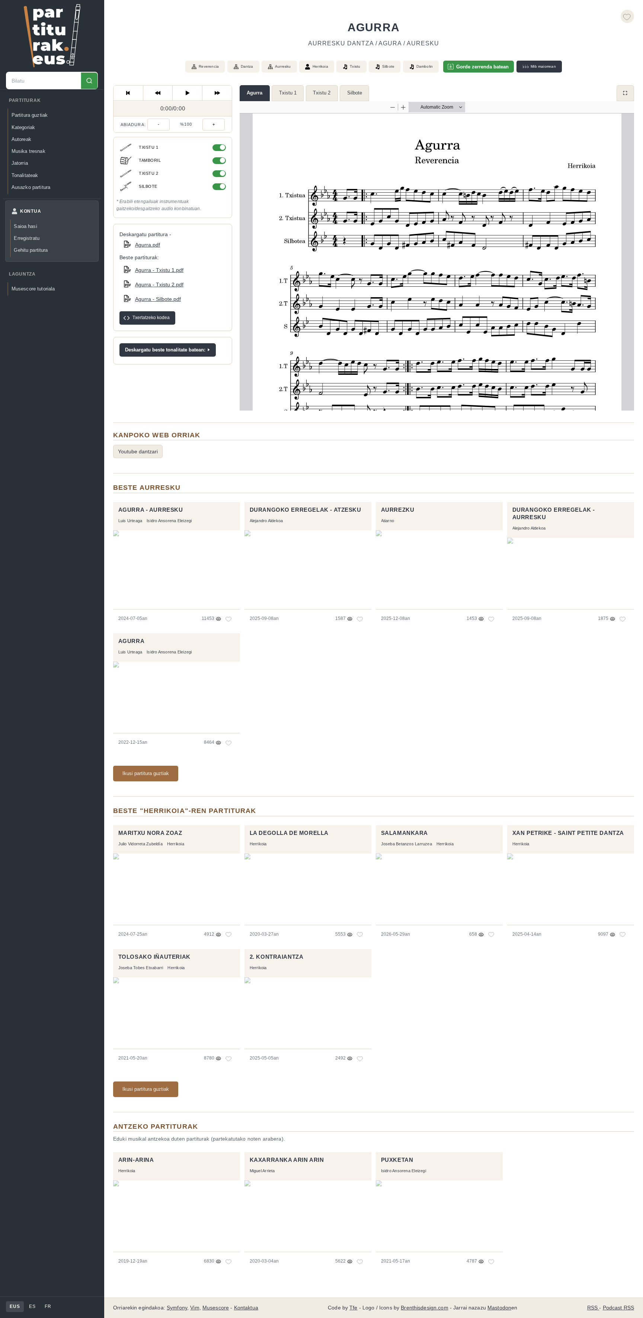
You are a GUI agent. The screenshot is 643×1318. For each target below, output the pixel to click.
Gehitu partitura (31, 250)
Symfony (177, 1308)
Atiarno (387, 520)
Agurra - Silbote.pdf (158, 299)
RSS (593, 1308)
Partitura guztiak (30, 115)
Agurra (254, 93)
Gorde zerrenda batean (482, 67)
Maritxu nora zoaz (150, 833)
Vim (194, 1308)
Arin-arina (136, 1160)
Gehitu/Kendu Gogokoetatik (627, 16)
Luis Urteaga (130, 520)
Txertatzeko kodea (151, 317)
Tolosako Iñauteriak (154, 957)
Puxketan (397, 1160)
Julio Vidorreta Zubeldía (140, 844)
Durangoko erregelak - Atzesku (305, 510)
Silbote (354, 93)
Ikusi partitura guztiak (145, 773)
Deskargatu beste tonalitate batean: (165, 350)
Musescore (215, 1308)
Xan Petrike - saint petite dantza (568, 833)
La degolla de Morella (289, 833)
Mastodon (499, 1308)
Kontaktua (246, 1308)
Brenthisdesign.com (424, 1308)
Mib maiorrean (539, 66)
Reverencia (209, 66)
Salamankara (404, 833)
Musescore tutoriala (33, 289)
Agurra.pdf (147, 245)
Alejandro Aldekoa (266, 520)
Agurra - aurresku (150, 510)
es (32, 1306)
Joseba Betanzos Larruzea (406, 844)
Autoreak (21, 139)
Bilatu (89, 81)
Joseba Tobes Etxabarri (140, 967)
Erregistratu (26, 238)
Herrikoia (320, 66)
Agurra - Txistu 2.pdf (159, 284)
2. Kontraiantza (277, 957)
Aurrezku (398, 510)
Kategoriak (23, 127)
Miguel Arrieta (262, 1170)
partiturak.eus (52, 35)
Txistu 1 (288, 93)
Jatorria (20, 163)
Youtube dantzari (138, 451)
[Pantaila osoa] (625, 93)
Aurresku (283, 66)
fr (48, 1306)
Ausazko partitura (31, 187)
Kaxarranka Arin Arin (287, 1160)
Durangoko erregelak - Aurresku (553, 513)
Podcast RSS (618, 1308)
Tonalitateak (25, 175)
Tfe (353, 1308)
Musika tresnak (28, 151)
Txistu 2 (321, 93)
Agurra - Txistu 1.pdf (159, 270)
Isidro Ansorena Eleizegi (169, 520)
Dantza (247, 66)
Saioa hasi (25, 226)
